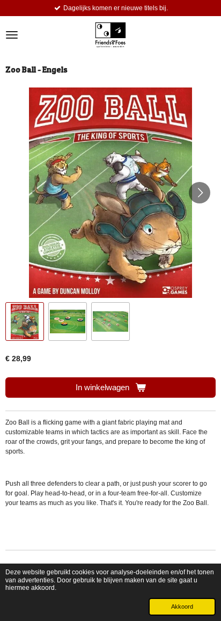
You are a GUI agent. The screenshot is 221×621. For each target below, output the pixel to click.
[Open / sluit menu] (12, 35)
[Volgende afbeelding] (199, 192)
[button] (24, 321)
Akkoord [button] (182, 606)
